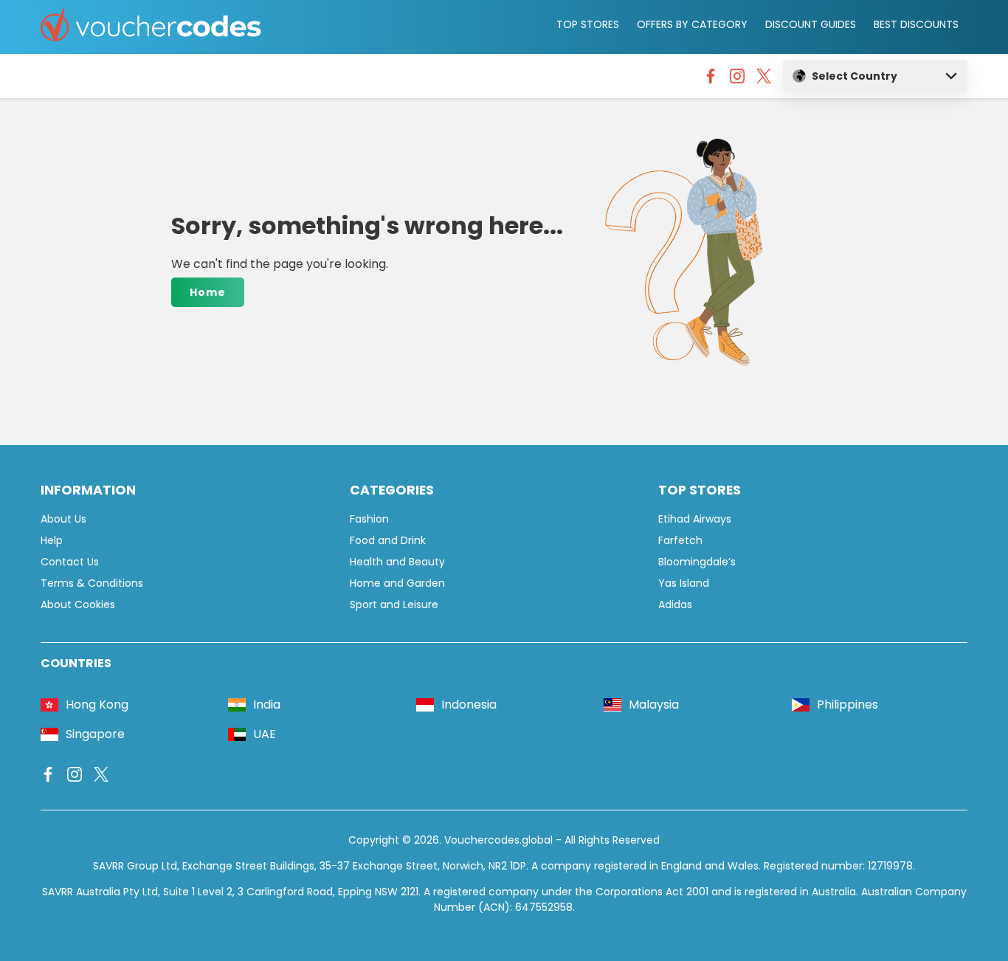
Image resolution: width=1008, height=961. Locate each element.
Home (208, 292)
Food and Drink (388, 540)
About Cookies (78, 604)
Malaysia (654, 704)
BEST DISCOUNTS (916, 24)
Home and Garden (397, 583)
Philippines (847, 704)
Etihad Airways (694, 519)
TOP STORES (587, 24)
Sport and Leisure (394, 604)
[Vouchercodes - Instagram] (737, 79)
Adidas (675, 604)
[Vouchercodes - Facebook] (710, 79)
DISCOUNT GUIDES (810, 24)
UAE (264, 734)
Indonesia (469, 704)
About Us (63, 519)
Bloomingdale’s (697, 561)
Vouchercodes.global (498, 840)
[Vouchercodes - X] (763, 79)
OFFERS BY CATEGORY (692, 24)
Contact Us (70, 561)
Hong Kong (97, 704)
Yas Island (683, 583)
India (266, 704)
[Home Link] (151, 27)
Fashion (369, 519)
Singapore (95, 734)
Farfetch (680, 540)
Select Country (854, 76)
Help (52, 540)
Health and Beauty (397, 561)
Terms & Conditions (92, 583)
